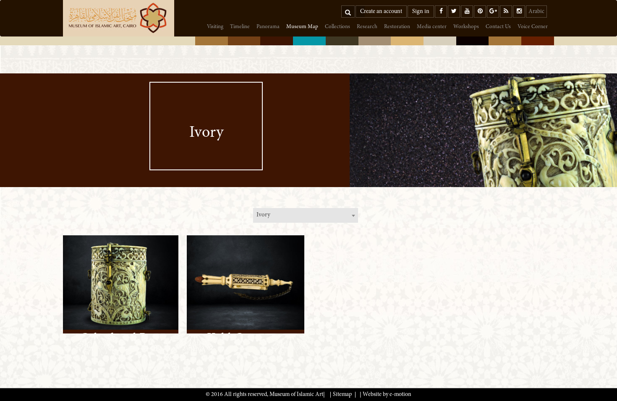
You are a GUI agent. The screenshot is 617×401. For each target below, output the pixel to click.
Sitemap (342, 395)
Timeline (240, 27)
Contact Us (498, 27)
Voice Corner (533, 27)
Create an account (381, 12)
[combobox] (305, 215)
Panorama (268, 27)
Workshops (466, 27)
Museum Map (302, 27)
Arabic (536, 12)
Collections (337, 27)
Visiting (215, 27)
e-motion (400, 395)
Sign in (420, 12)
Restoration (397, 27)
